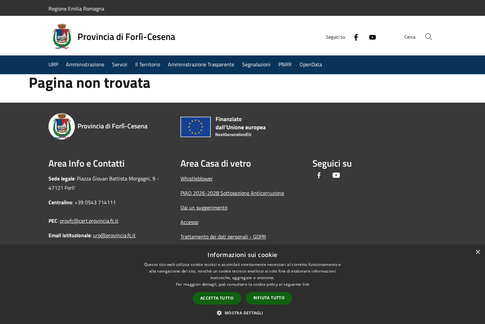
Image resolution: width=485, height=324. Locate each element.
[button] (242, 312)
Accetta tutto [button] (217, 298)
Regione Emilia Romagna (76, 9)
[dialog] (242, 284)
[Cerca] (428, 37)
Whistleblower (196, 178)
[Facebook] (353, 37)
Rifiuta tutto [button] (269, 298)
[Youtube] (369, 37)
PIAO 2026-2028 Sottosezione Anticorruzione (232, 193)
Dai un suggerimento (203, 207)
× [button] (477, 252)
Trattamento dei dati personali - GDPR (223, 237)
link (306, 284)
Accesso (189, 222)
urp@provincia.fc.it (114, 235)
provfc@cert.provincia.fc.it (89, 221)
